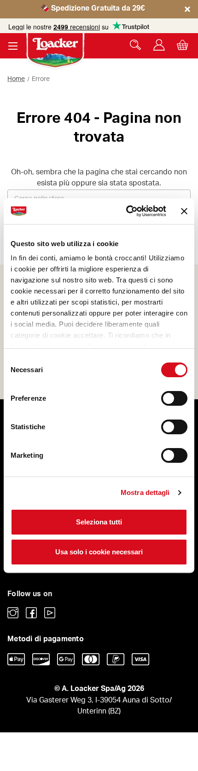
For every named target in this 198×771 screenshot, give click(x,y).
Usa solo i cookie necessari (99, 552)
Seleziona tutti (99, 522)
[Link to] (12, 612)
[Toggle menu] (12, 45)
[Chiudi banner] (184, 211)
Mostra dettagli (145, 492)
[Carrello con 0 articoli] (182, 45)
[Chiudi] (187, 17)
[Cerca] (135, 45)
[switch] (174, 398)
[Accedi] (159, 45)
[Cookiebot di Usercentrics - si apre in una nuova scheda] (126, 211)
